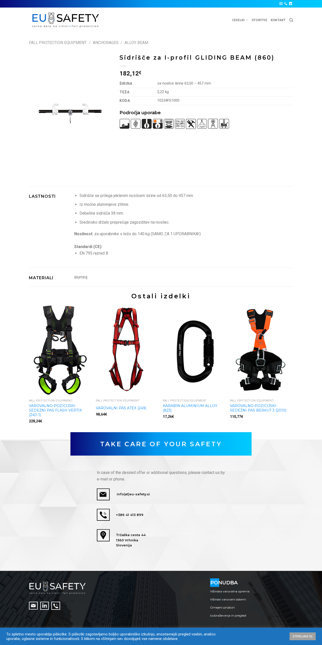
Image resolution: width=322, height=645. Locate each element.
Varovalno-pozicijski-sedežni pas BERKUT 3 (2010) (258, 408)
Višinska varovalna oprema (230, 591)
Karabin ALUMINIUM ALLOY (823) (190, 408)
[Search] (291, 20)
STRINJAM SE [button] (303, 636)
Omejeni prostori (222, 607)
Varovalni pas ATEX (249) (121, 408)
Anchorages (105, 42)
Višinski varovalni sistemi (228, 599)
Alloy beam (136, 42)
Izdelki (238, 20)
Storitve (259, 20)
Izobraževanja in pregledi (228, 615)
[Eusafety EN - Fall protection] (66, 20)
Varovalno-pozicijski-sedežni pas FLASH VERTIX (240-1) (55, 410)
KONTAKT (278, 20)
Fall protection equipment (58, 42)
